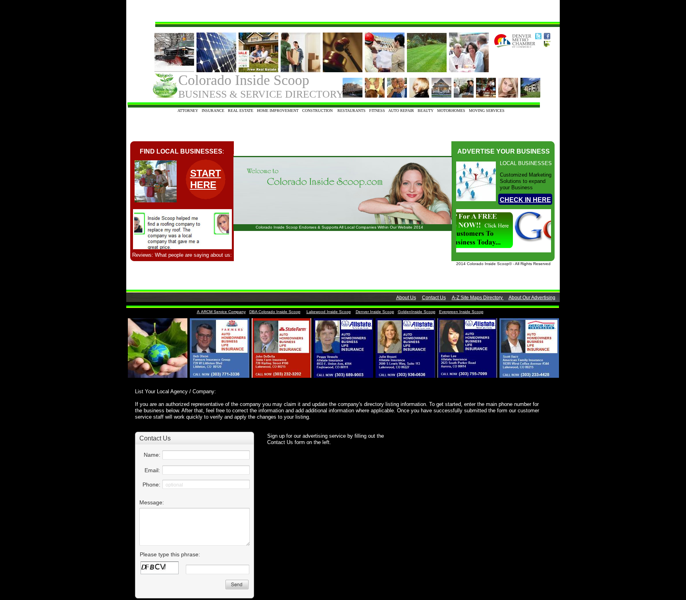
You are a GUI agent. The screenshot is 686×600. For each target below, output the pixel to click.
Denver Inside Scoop (375, 312)
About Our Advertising (532, 297)
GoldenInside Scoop (416, 312)
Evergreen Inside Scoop (461, 312)
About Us (406, 297)
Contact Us (434, 297)
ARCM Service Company (223, 312)
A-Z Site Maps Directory (478, 297)
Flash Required (252, 152)
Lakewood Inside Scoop (328, 312)
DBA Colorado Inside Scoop (275, 312)
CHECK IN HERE (525, 199)
